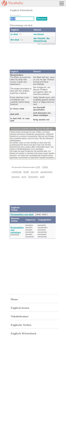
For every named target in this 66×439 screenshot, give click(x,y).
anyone (16, 176)
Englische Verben (21, 324)
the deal (15, 39)
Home (14, 299)
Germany (33, 176)
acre (23, 176)
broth (26, 172)
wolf (42, 176)
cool (37, 167)
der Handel (39, 38)
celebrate (17, 172)
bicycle (35, 172)
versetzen (38, 34)
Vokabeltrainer (20, 316)
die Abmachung (41, 39)
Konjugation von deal (22, 214)
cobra (45, 167)
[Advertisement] (34, 59)
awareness (46, 172)
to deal (14, 34)
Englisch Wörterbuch (23, 333)
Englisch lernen (20, 307)
